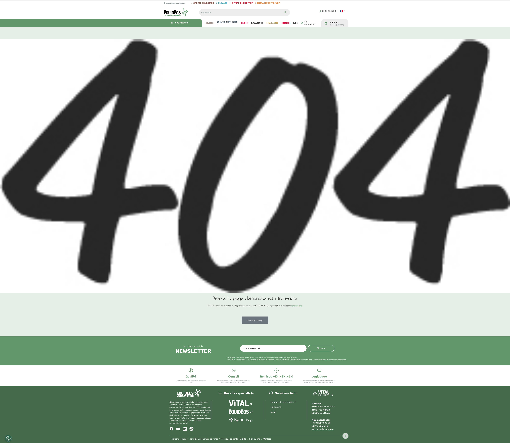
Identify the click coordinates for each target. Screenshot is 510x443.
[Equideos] (241, 412)
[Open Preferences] (8, 438)
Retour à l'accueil (255, 321)
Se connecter (309, 23)
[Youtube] (178, 429)
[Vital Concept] (323, 393)
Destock (285, 23)
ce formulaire (296, 306)
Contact (267, 439)
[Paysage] (241, 420)
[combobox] (240, 12)
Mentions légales (178, 439)
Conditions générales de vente (204, 439)
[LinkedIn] (185, 429)
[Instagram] (191, 429)
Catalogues (257, 23)
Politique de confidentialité (233, 439)
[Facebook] (171, 429)
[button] (344, 11)
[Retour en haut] (345, 436)
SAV (273, 411)
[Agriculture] (241, 403)
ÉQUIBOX (210, 23)
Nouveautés (272, 23)
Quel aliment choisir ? (227, 23)
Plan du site (254, 439)
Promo (244, 23)
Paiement (276, 407)
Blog (295, 23)
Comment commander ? (283, 402)
